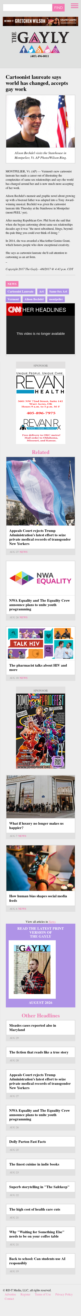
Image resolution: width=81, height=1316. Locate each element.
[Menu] (75, 5)
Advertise (10, 1294)
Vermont (13, 299)
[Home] (40, 37)
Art (41, 291)
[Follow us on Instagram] (55, 49)
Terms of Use (43, 1294)
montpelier (56, 299)
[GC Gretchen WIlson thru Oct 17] (40, 21)
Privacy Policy (64, 1294)
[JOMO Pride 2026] (40, 731)
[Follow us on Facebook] (23, 49)
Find (58, 7)
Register (25, 1294)
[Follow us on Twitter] (31, 49)
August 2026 (40, 1002)
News (12, 284)
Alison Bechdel (34, 299)
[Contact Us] (47, 49)
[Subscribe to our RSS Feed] (39, 49)
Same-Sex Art (58, 291)
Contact (9, 1299)
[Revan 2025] (40, 406)
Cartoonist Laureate (21, 291)
